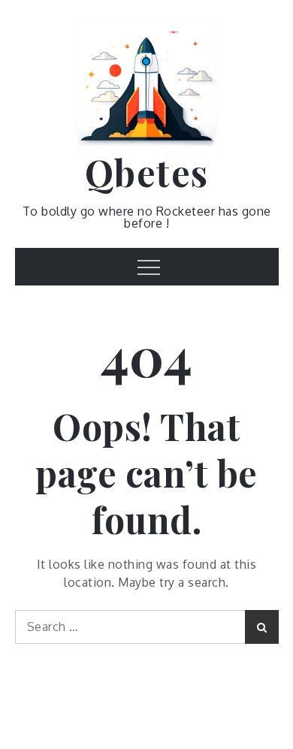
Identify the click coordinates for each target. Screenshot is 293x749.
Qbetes (147, 172)
